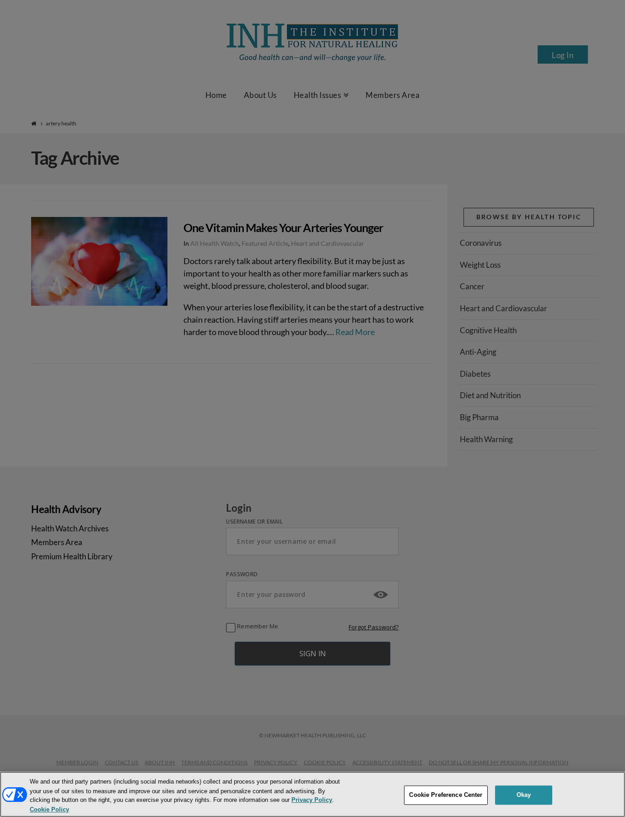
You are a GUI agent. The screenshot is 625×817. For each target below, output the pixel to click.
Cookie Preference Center (445, 794)
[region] (312, 794)
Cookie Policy (49, 809)
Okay (524, 794)
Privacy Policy (311, 800)
